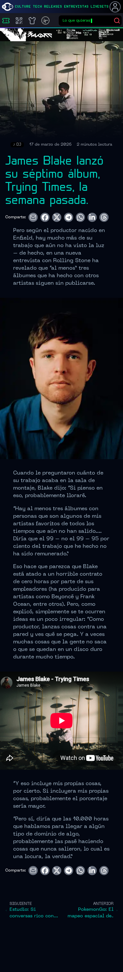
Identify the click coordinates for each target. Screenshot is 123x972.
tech (37, 6)
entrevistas (76, 6)
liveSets (100, 6)
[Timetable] (45, 20)
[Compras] (19, 21)
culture (23, 6)
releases (53, 6)
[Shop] (32, 21)
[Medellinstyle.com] (7, 6)
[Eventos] (6, 21)
